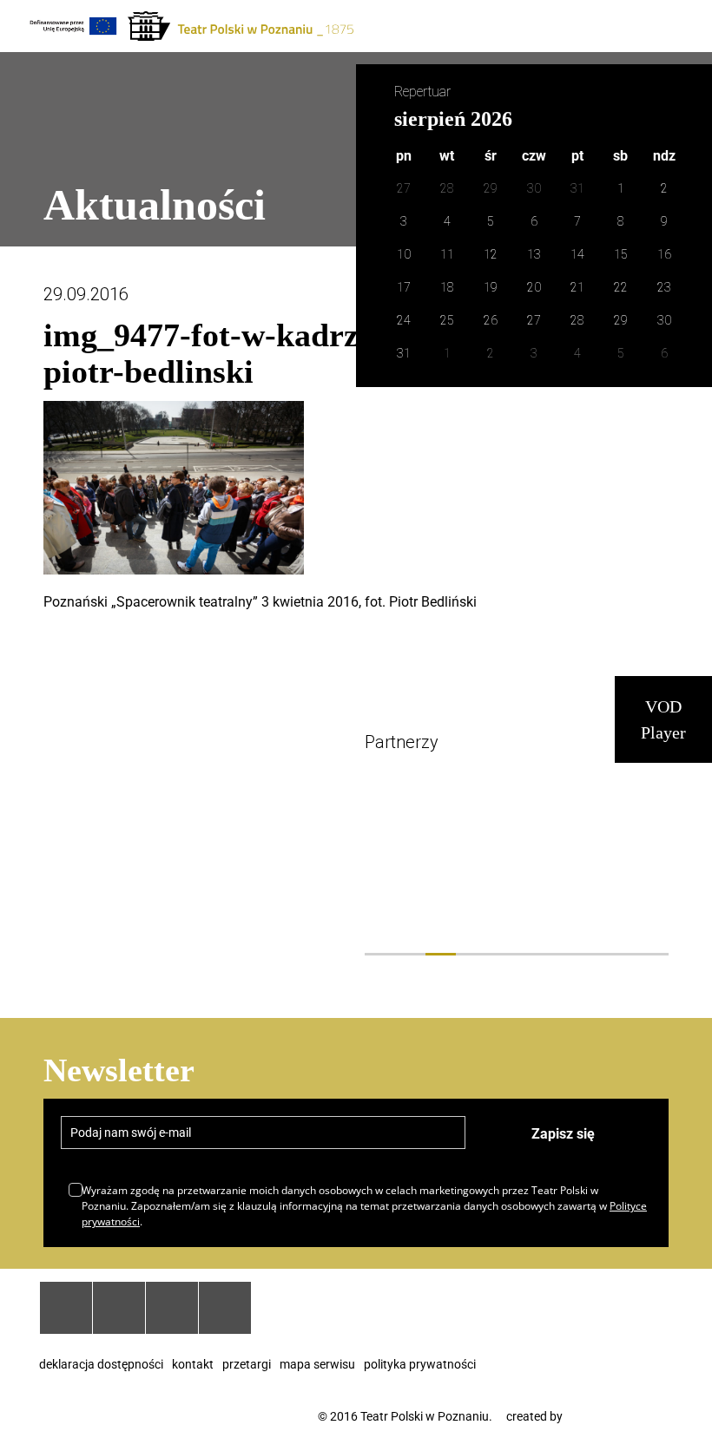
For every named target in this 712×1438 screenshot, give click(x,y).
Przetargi (246, 1364)
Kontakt (193, 1364)
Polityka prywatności (420, 1364)
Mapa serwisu (317, 1364)
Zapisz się (563, 1134)
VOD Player (663, 719)
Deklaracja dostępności (101, 1364)
